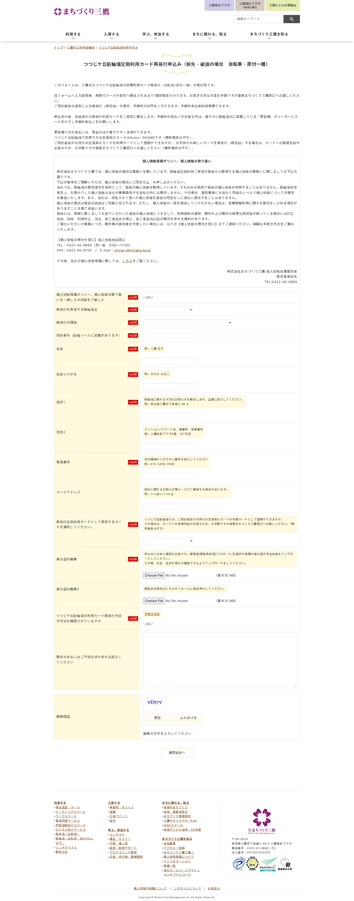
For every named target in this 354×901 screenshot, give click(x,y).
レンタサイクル (66, 847)
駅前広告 (62, 851)
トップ (58, 47)
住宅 (113, 820)
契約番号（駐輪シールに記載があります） (89, 335)
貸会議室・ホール (68, 807)
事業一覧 (170, 865)
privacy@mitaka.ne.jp (132, 250)
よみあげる (188, 718)
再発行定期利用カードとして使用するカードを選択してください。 (90, 524)
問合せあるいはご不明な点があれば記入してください (89, 659)
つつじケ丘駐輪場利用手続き (118, 47)
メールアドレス (68, 492)
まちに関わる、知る (175, 802)
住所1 (60, 402)
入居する (114, 802)
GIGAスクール (173, 825)
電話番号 (63, 462)
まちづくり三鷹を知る (177, 839)
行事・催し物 (119, 843)
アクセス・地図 (174, 848)
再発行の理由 (66, 322)
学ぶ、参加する (118, 830)
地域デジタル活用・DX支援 (182, 829)
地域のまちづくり (176, 807)
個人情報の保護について (150, 888)
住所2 (60, 432)
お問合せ (214, 888)
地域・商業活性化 (176, 811)
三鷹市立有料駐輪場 (282, 5)
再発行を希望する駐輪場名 (77, 309)
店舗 (113, 811)
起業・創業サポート (123, 848)
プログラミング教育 (123, 852)
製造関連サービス (68, 820)
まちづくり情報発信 (177, 816)
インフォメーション (177, 861)
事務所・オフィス (122, 807)
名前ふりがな (66, 374)
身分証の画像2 (67, 589)
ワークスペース (66, 816)
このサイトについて (187, 888)
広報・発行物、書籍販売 (126, 856)
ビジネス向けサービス (71, 829)
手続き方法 (152, 614)
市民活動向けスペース (71, 825)
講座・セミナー (120, 839)
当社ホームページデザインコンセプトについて (182, 872)
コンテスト (117, 834)
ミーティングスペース (70, 811)
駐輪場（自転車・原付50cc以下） (74, 841)
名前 (59, 349)
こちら (127, 261)
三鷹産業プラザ (219, 5)
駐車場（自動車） (68, 834)
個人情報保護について (179, 856)
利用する (60, 802)
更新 (157, 718)
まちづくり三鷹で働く (179, 852)
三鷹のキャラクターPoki (180, 820)
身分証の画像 (66, 559)
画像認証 (63, 716)
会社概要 (170, 843)
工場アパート (119, 816)
